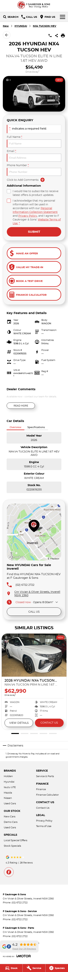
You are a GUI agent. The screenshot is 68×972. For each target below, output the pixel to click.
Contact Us (49, 722)
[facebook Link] (9, 872)
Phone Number (18, 165)
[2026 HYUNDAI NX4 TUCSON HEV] (34, 655)
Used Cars (10, 803)
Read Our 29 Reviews (24, 948)
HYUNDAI (21, 25)
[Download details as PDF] (63, 35)
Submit (34, 231)
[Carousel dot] (15, 733)
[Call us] (50, 35)
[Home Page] (34, 5)
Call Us (34, 611)
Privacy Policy (27, 215)
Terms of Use (43, 826)
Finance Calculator (47, 794)
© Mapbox (53, 558)
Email (11, 151)
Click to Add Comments (23, 180)
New (6, 25)
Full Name (14, 137)
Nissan (8, 797)
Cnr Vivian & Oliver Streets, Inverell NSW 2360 (37, 593)
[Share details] (56, 35)
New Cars (9, 816)
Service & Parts (45, 776)
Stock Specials (12, 845)
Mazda (8, 792)
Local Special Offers (15, 840)
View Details (19, 723)
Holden (8, 776)
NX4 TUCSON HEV (44, 25)
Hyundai (9, 781)
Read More (21, 405)
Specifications (36, 427)
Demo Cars (10, 821)
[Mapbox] (17, 557)
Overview (15, 427)
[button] (34, 94)
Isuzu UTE (10, 787)
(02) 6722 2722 (24, 584)
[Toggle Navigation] (62, 17)
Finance (41, 789)
